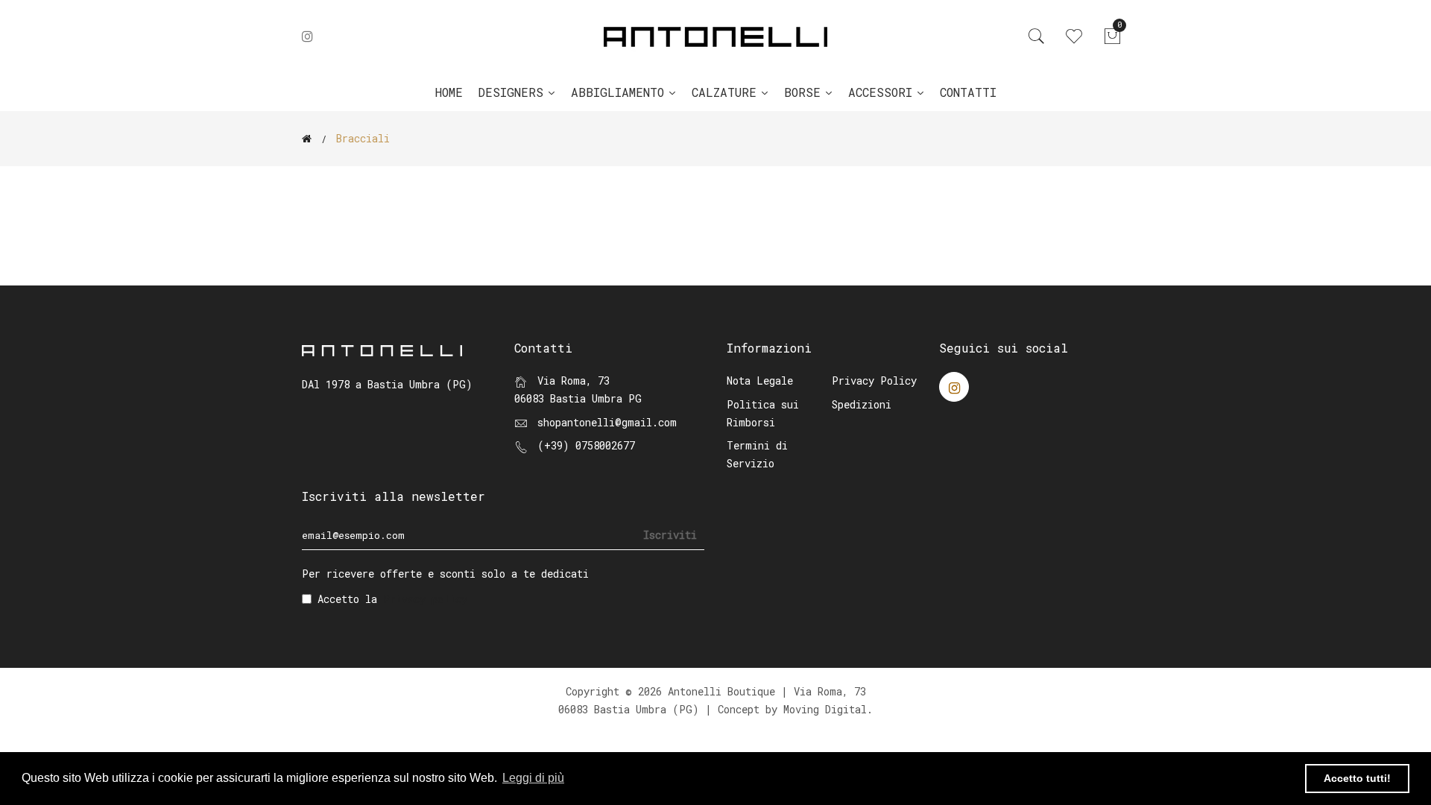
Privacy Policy (874, 380)
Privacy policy (425, 599)
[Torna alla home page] (307, 138)
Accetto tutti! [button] (1357, 778)
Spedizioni (861, 404)
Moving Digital (825, 709)
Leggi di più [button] (533, 777)
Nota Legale (760, 380)
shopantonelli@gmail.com (607, 422)
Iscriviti (670, 535)
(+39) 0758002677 (586, 445)
